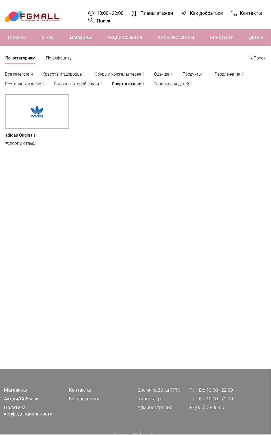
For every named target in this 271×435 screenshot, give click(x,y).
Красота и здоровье (63, 74)
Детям (256, 37)
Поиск (104, 21)
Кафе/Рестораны (176, 37)
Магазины (81, 37)
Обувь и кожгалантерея (120, 74)
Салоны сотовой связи (78, 83)
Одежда (163, 74)
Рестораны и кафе (24, 83)
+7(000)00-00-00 (206, 407)
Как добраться (206, 13)
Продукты (193, 74)
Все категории (19, 74)
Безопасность (84, 398)
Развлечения (229, 74)
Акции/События (125, 37)
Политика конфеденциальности (28, 410)
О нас (48, 37)
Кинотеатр (221, 37)
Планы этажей (156, 13)
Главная (17, 37)
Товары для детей (173, 83)
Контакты (251, 13)
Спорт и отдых (128, 83)
